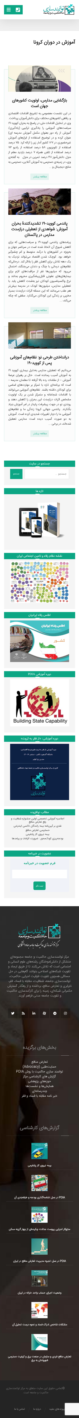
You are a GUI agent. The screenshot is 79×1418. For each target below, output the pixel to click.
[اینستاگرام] (65, 1013)
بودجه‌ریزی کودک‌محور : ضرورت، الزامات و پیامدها (37, 838)
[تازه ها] (39, 520)
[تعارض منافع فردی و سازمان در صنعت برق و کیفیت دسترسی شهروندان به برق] (39, 1342)
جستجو (16, 473)
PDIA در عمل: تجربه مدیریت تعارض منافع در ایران (39, 1261)
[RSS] (23, 1013)
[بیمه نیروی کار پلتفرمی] (39, 1151)
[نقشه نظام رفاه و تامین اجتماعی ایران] (39, 582)
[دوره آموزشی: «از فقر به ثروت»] (39, 772)
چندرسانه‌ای (39, 1091)
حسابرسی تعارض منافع (38, 830)
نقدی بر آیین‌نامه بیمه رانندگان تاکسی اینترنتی (38, 826)
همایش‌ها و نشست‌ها (39, 1086)
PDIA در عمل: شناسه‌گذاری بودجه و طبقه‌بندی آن (39, 1197)
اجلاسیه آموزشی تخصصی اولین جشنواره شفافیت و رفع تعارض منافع (37, 820)
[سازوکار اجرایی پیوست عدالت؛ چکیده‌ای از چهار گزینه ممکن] (39, 1215)
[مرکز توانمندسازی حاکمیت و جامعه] (59, 9)
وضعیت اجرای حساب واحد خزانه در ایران (39, 1293)
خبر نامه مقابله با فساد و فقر (39, 1096)
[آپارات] (44, 1013)
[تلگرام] (55, 1013)
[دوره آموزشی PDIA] (39, 702)
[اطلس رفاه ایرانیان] (39, 641)
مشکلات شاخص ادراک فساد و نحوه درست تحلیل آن (39, 1324)
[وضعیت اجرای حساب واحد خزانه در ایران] (39, 1278)
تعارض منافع (39, 1062)
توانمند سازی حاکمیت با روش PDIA (39, 1071)
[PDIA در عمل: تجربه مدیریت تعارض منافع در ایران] (39, 1246)
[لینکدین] (34, 1013)
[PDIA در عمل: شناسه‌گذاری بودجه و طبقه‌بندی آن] (39, 1183)
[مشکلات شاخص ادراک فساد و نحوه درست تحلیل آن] (39, 1310)
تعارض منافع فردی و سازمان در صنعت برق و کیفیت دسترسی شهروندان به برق (39, 1358)
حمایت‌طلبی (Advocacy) (39, 1067)
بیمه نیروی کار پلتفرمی (37, 834)
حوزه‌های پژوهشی (39, 1081)
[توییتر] (13, 1013)
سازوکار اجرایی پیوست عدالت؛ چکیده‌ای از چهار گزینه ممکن (39, 1229)
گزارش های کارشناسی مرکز (39, 1076)
